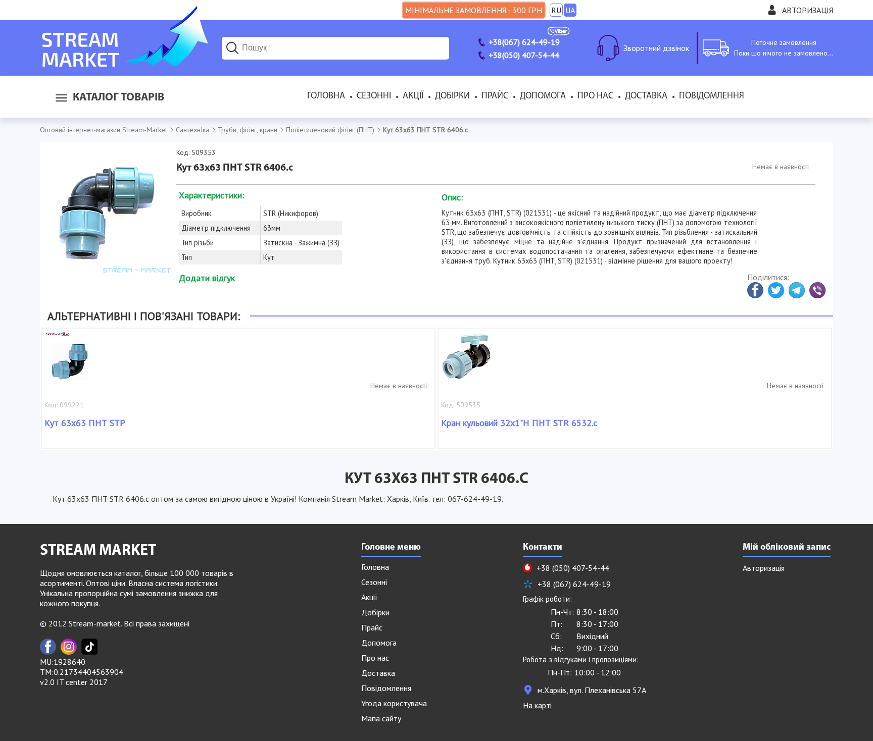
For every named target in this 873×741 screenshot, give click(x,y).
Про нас (595, 96)
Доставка (646, 96)
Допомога (543, 96)
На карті (537, 705)
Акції (413, 96)
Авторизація (807, 10)
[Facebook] (48, 647)
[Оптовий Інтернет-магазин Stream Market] (124, 64)
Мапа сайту (381, 718)
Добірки (452, 96)
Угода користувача (394, 703)
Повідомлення (711, 96)
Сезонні (374, 96)
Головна (326, 96)
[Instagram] (69, 647)
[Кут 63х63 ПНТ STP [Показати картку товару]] (69, 361)
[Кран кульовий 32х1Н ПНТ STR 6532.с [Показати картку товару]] (466, 361)
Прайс (494, 96)
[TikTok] (89, 647)
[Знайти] (232, 48)
